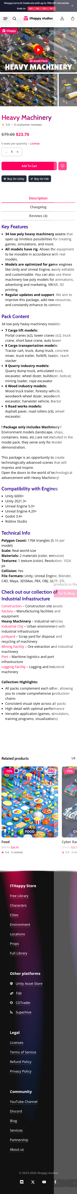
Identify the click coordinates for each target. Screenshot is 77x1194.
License (35, 143)
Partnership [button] (19, 1140)
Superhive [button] (23, 1012)
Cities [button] (14, 915)
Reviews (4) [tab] (38, 215)
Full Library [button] (18, 953)
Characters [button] (18, 905)
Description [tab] (38, 198)
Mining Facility (13, 646)
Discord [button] (16, 1111)
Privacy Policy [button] (20, 1071)
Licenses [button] (16, 1042)
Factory (7, 611)
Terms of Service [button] (23, 1052)
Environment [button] (20, 924)
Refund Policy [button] (20, 1061)
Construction (11, 606)
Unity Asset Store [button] (29, 983)
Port (4, 656)
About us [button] (17, 1149)
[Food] (29, 801)
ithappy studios (47, 1173)
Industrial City (12, 626)
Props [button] (14, 943)
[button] (5, 18)
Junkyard (8, 636)
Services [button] (16, 1130)
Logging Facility (13, 666)
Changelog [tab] (38, 207)
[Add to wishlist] (62, 166)
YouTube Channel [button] (24, 1101)
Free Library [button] (19, 896)
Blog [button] (13, 1120)
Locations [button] (17, 934)
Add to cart (29, 166)
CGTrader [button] (23, 1002)
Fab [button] (19, 993)
